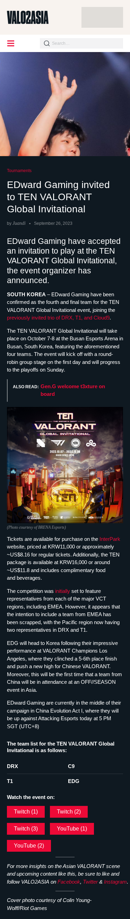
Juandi (19, 223)
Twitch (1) (26, 812)
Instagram (115, 882)
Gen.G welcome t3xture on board (73, 390)
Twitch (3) (26, 829)
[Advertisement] (102, 17)
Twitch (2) (69, 812)
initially (63, 591)
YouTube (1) (72, 829)
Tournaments (19, 170)
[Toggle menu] (11, 43)
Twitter (90, 882)
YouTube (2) (29, 846)
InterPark (109, 539)
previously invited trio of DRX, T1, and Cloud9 (58, 318)
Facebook (69, 882)
